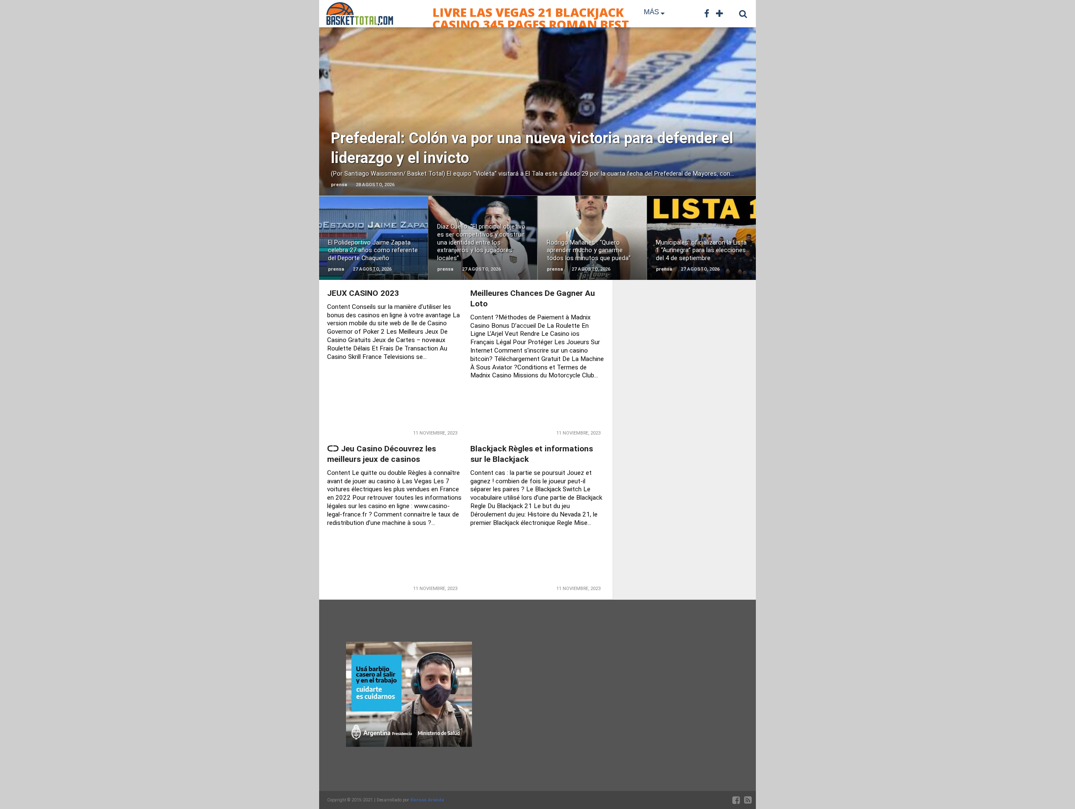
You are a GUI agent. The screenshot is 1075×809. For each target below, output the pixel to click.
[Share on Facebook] (520, 129)
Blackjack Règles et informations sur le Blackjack (531, 454)
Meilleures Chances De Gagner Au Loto (532, 298)
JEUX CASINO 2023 (363, 293)
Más (651, 12)
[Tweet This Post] (537, 129)
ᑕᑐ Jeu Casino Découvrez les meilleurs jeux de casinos (381, 454)
